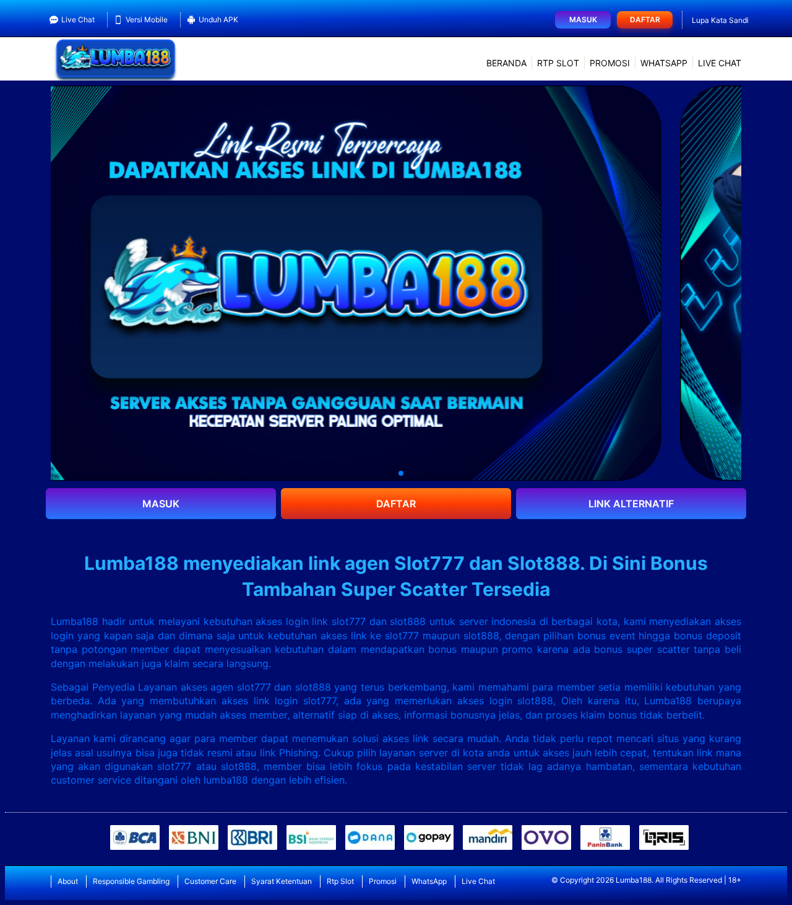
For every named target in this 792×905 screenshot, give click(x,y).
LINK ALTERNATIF (631, 503)
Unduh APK (218, 19)
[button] (391, 473)
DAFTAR (396, 503)
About (68, 881)
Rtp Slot (558, 63)
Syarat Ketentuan (281, 881)
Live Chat (78, 19)
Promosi (610, 63)
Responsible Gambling (131, 881)
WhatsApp (663, 63)
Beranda (506, 63)
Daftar (645, 19)
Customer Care (210, 881)
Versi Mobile (147, 19)
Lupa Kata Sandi (720, 20)
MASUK (160, 503)
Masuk (583, 19)
